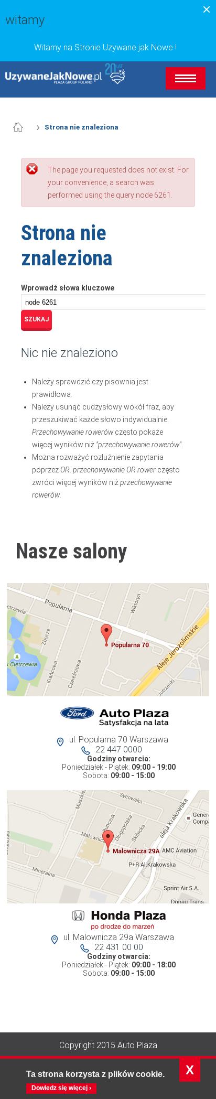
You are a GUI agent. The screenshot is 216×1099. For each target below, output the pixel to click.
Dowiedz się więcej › (61, 1088)
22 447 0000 (118, 750)
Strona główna (23, 127)
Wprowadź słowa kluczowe (67, 288)
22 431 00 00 (118, 947)
